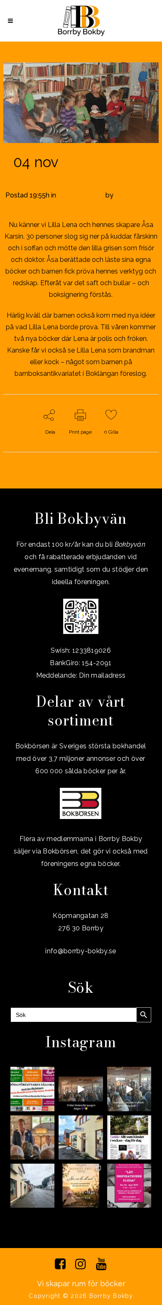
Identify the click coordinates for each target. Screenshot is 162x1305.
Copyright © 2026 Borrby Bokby (81, 1296)
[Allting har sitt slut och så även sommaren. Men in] (81, 1186)
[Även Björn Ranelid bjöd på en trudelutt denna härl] (129, 1089)
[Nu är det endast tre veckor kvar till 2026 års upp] (32, 1089)
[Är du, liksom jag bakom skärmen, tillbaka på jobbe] (32, 1186)
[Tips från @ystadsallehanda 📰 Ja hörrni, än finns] (129, 1137)
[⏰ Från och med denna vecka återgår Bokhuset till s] (81, 1137)
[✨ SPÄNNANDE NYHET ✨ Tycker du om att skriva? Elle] (129, 1186)
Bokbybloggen (81, 195)
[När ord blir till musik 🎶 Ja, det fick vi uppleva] (32, 1137)
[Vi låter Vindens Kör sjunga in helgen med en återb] (81, 1089)
